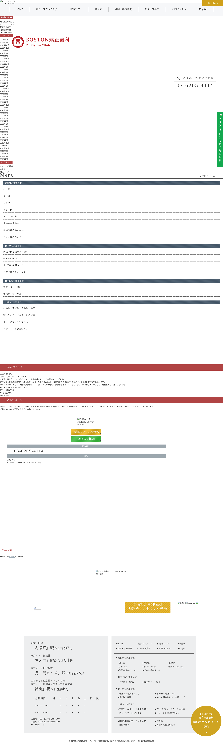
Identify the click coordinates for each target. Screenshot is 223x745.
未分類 (2, 169)
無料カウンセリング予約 (86, 431)
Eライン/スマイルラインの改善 (19, 315)
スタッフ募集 (152, 9)
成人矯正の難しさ (7, 22)
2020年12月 (5, 105)
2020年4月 (4, 118)
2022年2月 (4, 86)
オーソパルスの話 (7, 24)
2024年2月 (4, 42)
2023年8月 (4, 51)
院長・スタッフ (145, 644)
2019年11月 (5, 129)
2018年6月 (4, 159)
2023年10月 (5, 48)
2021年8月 (4, 97)
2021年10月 (5, 91)
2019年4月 (4, 137)
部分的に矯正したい (13, 258)
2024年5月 (4, 40)
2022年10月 (5, 64)
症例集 (160, 721)
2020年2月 (4, 124)
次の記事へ (5, 396)
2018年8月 (4, 154)
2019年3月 (4, 140)
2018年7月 (4, 156)
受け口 (6, 196)
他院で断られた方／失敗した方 (171, 697)
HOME (19, 9)
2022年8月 (4, 70)
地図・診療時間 (123, 9)
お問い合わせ (179, 9)
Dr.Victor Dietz (6, 33)
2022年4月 (4, 80)
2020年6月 (4, 113)
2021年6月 (4, 102)
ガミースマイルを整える (15, 322)
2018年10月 (5, 148)
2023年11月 (5, 45)
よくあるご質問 (6, 166)
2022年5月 (4, 78)
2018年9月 (4, 151)
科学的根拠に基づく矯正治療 (132, 721)
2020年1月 (4, 127)
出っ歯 (6, 189)
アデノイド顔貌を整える (15, 329)
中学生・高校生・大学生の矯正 (19, 308)
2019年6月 (4, 132)
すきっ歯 (7, 210)
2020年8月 (4, 108)
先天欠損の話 (5, 27)
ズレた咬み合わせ (12, 237)
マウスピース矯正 (12, 287)
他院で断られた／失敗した (17, 272)
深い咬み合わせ (11, 223)
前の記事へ (7, 393)
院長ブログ (4, 172)
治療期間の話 (5, 30)
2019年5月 (4, 135)
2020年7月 (4, 110)
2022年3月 (4, 83)
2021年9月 (4, 94)
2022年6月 (4, 75)
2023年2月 (4, 56)
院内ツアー (76, 9)
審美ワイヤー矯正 (12, 294)
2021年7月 (4, 99)
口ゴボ (6, 203)
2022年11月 (5, 61)
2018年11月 (5, 146)
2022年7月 (4, 72)
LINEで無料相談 (86, 438)
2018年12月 (5, 143)
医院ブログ (124, 725)
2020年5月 (4, 116)
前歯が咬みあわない (13, 230)
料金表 (98, 9)
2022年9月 (4, 67)
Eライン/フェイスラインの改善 (171, 709)
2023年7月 (4, 53)
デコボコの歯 (10, 216)
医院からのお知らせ (166, 725)
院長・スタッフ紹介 (47, 9)
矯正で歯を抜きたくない (15, 252)
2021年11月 (5, 89)
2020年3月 (4, 121)
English (203, 9)
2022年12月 (5, 59)
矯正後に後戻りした (13, 265)
